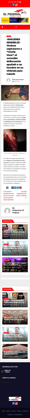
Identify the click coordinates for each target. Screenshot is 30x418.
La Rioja (9, 36)
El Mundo (19, 411)
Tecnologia (10, 414)
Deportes (14, 411)
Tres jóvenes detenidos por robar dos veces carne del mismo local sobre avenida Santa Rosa (8, 195)
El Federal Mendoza (18, 414)
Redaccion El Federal (17, 79)
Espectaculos (25, 411)
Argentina (6, 315)
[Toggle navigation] (16, 27)
